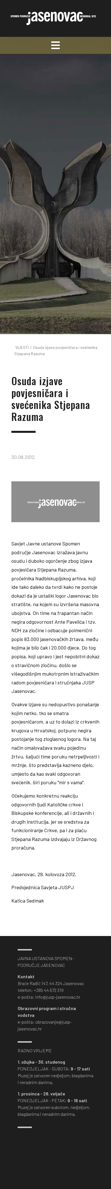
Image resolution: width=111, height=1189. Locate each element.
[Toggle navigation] (55, 45)
